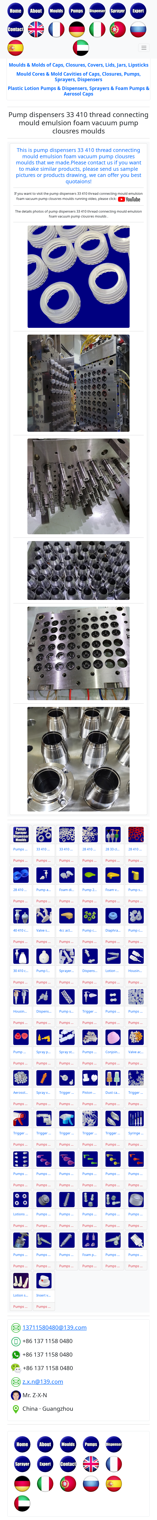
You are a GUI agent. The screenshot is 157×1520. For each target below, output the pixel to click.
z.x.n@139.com (42, 1381)
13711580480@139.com (54, 1327)
